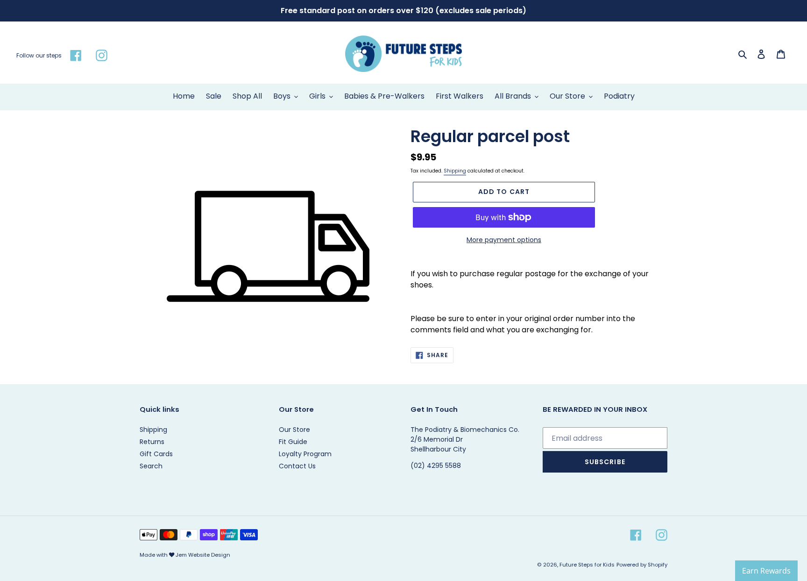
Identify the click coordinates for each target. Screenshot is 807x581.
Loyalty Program (305, 454)
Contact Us (297, 466)
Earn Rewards (766, 571)
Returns (152, 441)
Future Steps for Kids (587, 564)
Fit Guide (293, 441)
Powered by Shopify (641, 564)
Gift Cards (156, 454)
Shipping (455, 170)
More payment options (504, 239)
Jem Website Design (203, 555)
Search (151, 466)
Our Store (294, 429)
